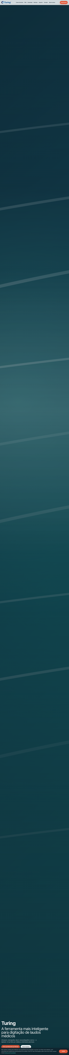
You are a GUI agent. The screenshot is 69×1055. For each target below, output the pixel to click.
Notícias (35, 2)
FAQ (25, 2)
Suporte (41, 2)
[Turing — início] (6, 2)
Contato (46, 2)
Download (30, 2)
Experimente (64, 2)
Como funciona (19, 2)
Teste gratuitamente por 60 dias (10, 1046)
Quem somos (52, 2)
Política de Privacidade (10, 1052)
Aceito (63, 1051)
